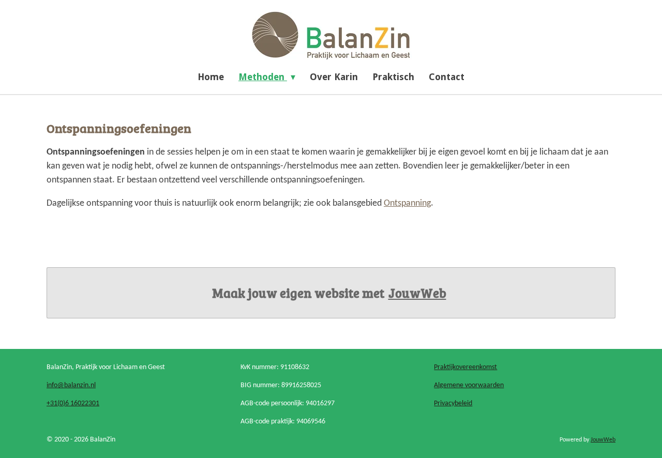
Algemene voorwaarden (469, 385)
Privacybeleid (453, 403)
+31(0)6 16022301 (73, 403)
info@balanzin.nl (71, 385)
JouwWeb (417, 293)
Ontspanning (407, 203)
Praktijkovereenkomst (465, 367)
